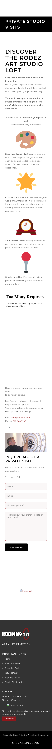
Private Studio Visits (14, 682)
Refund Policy (11, 673)
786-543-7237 (19, 421)
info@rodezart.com (21, 417)
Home (7, 659)
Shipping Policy (12, 677)
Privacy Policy (19, 743)
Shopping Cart (12, 668)
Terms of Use (33, 743)
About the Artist (12, 663)
